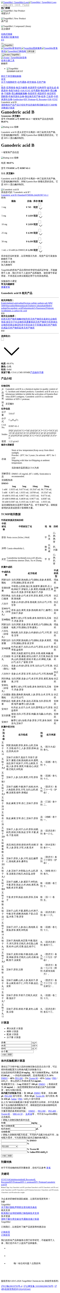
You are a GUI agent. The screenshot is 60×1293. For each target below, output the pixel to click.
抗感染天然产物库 (10, 328)
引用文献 (14, 1219)
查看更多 (5, 287)
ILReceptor (29, 1179)
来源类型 (32, 87)
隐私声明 (14, 1207)
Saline (48, 1078)
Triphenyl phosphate (37, 305)
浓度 (3, 1045)
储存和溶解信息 (40, 105)
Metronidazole (21, 305)
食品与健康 (21, 87)
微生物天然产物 (32, 96)
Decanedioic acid (14, 308)
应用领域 (10, 87)
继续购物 (16, 76)
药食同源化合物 (16, 96)
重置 (10, 1055)
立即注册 (30, 51)
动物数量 (5, 1132)
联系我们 (5, 1213)
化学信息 (27, 105)
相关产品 (10, 105)
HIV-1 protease (27, 1182)
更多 (48, 1168)
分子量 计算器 (14, 1037)
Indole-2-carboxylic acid (16, 310)
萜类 (43, 96)
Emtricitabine (7, 303)
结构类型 (41, 87)
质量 (3, 1042)
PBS (54, 1078)
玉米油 (28, 1114)
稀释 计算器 (12, 1031)
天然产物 (41, 82)
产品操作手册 (37, 372)
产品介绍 (19, 105)
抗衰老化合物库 (49, 319)
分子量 (4, 1051)
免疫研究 (32, 93)
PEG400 (52, 1111)
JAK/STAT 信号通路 (30, 90)
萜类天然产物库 (27, 328)
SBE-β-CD (18, 1114)
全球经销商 (15, 1213)
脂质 (3, 87)
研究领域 (31, 82)
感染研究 (41, 93)
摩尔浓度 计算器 (15, 1028)
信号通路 (21, 82)
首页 (3, 79)
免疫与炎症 (14, 90)
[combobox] (39, 204)
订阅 (3, 1232)
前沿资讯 (23, 1207)
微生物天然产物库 (48, 325)
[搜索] (2, 5)
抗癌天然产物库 (9, 319)
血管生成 (51, 87)
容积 (3, 1048)
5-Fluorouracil (40, 308)
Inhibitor (14, 1179)
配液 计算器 (12, 1034)
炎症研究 (51, 93)
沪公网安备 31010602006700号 (38, 1286)
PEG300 (19, 1078)
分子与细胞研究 (9, 82)
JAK (49, 99)
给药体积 (5, 1129)
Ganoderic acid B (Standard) (13, 195)
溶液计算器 (33, 1219)
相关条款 (32, 1207)
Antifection (18, 99)
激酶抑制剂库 (23, 319)
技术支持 (34, 1213)
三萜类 (49, 96)
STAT (55, 99)
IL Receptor (41, 99)
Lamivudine (18, 303)
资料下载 (5, 1219)
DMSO (4, 1078)
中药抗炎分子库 (31, 325)
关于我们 (5, 1207)
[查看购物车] (2, 43)
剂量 (3, 1123)
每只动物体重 (8, 1126)
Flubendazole (28, 308)
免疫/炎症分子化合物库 (12, 322)
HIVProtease (15, 1182)
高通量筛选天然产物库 (35, 322)
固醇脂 (4, 96)
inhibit (21, 1179)
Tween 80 (33, 1078)
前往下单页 (6, 76)
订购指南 (25, 1213)
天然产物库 (35, 319)
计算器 (11, 108)
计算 (4, 1055)
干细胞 (7, 93)
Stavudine (10, 305)
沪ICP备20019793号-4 (11, 1286)
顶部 (3, 105)
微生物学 (45, 90)
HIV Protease (30, 99)
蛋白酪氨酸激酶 (19, 93)
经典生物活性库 (15, 325)
